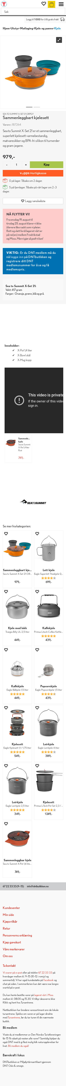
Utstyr (15, 28)
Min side (8, 915)
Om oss (8, 956)
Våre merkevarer (14, 949)
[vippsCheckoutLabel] (33, 173)
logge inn (16, 257)
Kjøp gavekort (12, 942)
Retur (6, 928)
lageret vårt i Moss (43, 995)
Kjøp (47, 164)
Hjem (6, 28)
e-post (19, 972)
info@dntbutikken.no (38, 886)
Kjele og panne (43, 28)
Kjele (57, 28)
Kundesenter (11, 908)
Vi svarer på (9, 972)
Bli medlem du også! (18, 1046)
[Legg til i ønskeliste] (6, 533)
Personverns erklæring (17, 935)
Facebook (48, 980)
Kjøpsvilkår (10, 921)
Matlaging (26, 28)
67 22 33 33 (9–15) (13, 886)
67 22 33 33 (45, 972)
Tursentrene (14, 1017)
